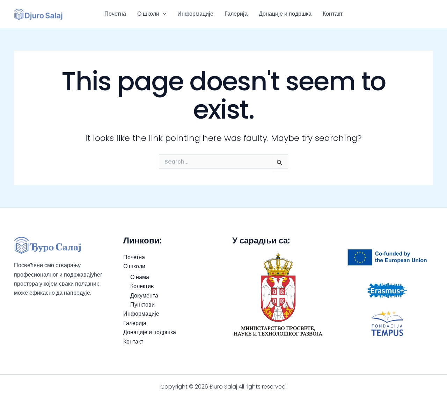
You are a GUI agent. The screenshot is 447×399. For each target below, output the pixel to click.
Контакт (333, 14)
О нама (139, 277)
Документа (144, 296)
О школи (148, 14)
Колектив (142, 286)
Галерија (236, 14)
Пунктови (142, 305)
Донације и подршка (285, 14)
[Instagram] (430, 14)
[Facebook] (419, 14)
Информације (195, 14)
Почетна (115, 14)
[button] (162, 14)
